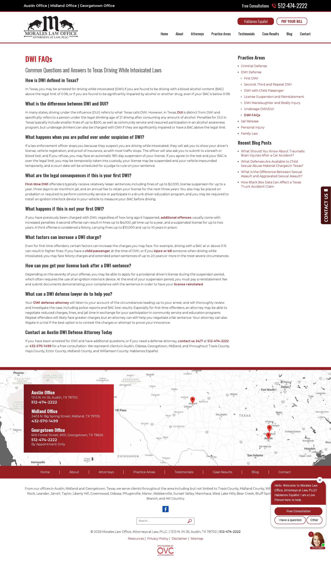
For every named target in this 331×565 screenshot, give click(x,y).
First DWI (251, 78)
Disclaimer (179, 538)
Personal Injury (253, 127)
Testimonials (246, 33)
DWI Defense (251, 72)
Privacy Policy (157, 538)
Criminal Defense (254, 66)
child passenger (97, 251)
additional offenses (176, 217)
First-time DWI (36, 184)
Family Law (249, 133)
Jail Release (250, 121)
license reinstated (188, 284)
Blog (289, 33)
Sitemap (197, 538)
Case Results (270, 33)
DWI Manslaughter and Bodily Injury (272, 103)
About (179, 33)
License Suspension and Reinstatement (274, 97)
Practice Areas (221, 33)
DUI (180, 112)
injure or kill (163, 251)
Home (164, 33)
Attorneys (197, 33)
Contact (305, 33)
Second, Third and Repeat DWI (268, 84)
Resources (136, 538)
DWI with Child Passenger (264, 90)
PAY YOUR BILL (291, 21)
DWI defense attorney (51, 303)
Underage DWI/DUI (259, 109)
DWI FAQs (252, 115)
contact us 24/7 (190, 341)
